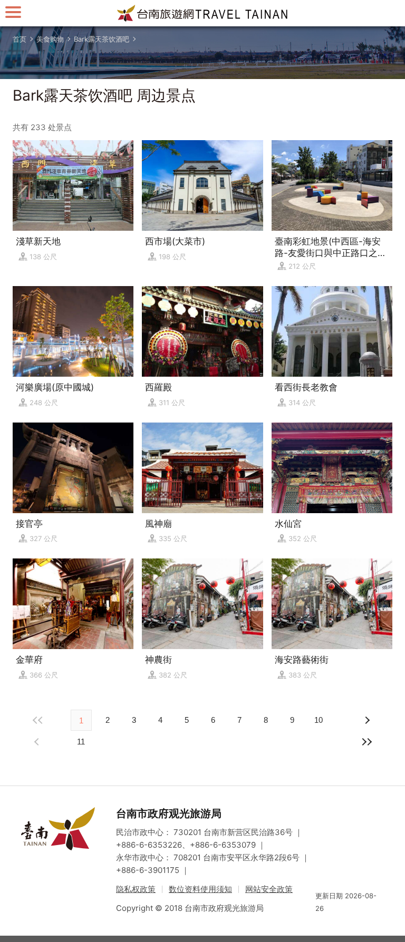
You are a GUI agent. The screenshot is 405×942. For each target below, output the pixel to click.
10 (318, 719)
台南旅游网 (202, 13)
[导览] (13, 12)
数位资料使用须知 (200, 889)
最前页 (38, 720)
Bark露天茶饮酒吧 (101, 39)
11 (81, 741)
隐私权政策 (136, 889)
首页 (19, 39)
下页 (38, 741)
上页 (367, 720)
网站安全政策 (269, 889)
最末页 (367, 741)
